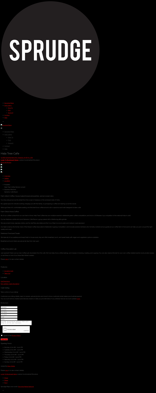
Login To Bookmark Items (9, 374)
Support (10, 113)
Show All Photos (6, 162)
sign (6, 259)
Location (7, 181)
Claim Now (4, 339)
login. (78, 299)
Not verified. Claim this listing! (10, 284)
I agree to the (12, 335)
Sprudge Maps (9, 103)
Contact (7, 115)
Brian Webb (11, 366)
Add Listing (7, 105)
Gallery (6, 178)
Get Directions (5, 281)
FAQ (9, 110)
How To (10, 108)
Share (6, 378)
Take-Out (7, 273)
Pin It (5, 383)
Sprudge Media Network (26, 386)
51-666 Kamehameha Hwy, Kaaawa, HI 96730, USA (17, 157)
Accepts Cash (8, 271)
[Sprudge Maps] (50, 99)
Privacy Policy (16, 335)
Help (5, 117)
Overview (7, 176)
